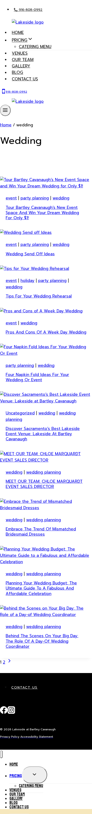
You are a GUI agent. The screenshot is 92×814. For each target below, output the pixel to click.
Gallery (21, 66)
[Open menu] (5, 110)
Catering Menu (35, 47)
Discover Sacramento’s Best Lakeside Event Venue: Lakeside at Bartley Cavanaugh (43, 434)
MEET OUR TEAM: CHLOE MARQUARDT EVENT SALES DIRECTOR (44, 484)
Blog (17, 73)
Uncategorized (20, 413)
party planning (35, 198)
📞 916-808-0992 (28, 9)
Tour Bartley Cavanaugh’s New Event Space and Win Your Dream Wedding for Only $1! (42, 212)
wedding (61, 198)
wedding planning (43, 472)
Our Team (22, 60)
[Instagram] (11, 712)
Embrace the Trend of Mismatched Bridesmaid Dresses (41, 531)
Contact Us (24, 687)
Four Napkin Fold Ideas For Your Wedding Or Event (37, 377)
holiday (27, 280)
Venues (20, 53)
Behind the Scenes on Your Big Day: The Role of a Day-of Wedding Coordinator (42, 641)
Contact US (25, 79)
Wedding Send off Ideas (30, 254)
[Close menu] (1, 754)
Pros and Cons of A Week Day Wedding (46, 332)
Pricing (15, 775)
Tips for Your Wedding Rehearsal (39, 296)
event (11, 198)
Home (18, 32)
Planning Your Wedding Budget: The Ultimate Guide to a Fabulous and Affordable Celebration (41, 588)
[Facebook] (4, 712)
